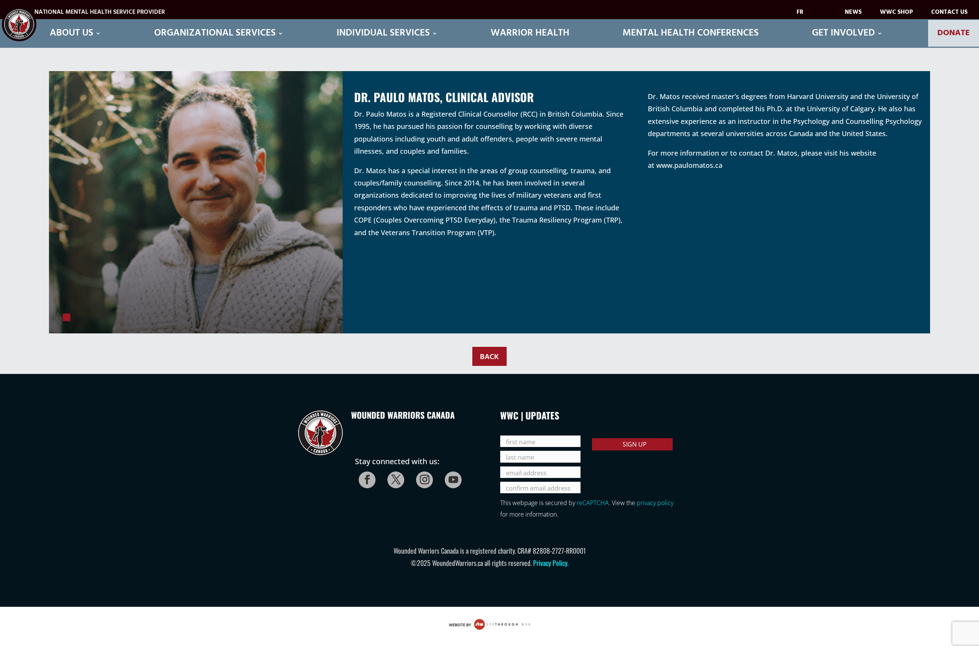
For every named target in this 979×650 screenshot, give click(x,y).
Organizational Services (215, 33)
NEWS (853, 13)
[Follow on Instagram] (422, 477)
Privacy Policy (550, 563)
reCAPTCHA (593, 503)
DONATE (953, 33)
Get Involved (843, 33)
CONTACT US (949, 13)
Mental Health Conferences (691, 33)
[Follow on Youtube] (451, 477)
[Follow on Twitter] (393, 477)
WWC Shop (896, 13)
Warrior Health (530, 33)
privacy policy (655, 503)
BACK (489, 357)
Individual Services (383, 33)
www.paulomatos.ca (689, 165)
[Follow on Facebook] (365, 477)
